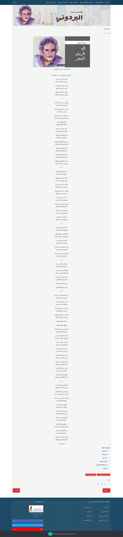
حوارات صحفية (74, 2)
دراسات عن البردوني (63, 2)
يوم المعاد (104, 454)
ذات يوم (105, 458)
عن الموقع (89, 512)
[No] (121, 534)
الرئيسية (107, 2)
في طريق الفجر (106, 33)
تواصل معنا (89, 516)
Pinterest (98, 484)
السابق (105, 490)
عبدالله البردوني (90, 474)
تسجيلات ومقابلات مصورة (86, 2)
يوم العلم (104, 451)
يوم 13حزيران (103, 461)
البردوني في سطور (50, 2)
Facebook (108, 484)
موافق (50, 534)
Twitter (105, 484)
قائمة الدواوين (98, 2)
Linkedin (101, 484)
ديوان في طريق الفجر (103, 474)
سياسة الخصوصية (87, 520)
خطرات (105, 468)
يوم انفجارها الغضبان (101, 465)
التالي (17, 490)
